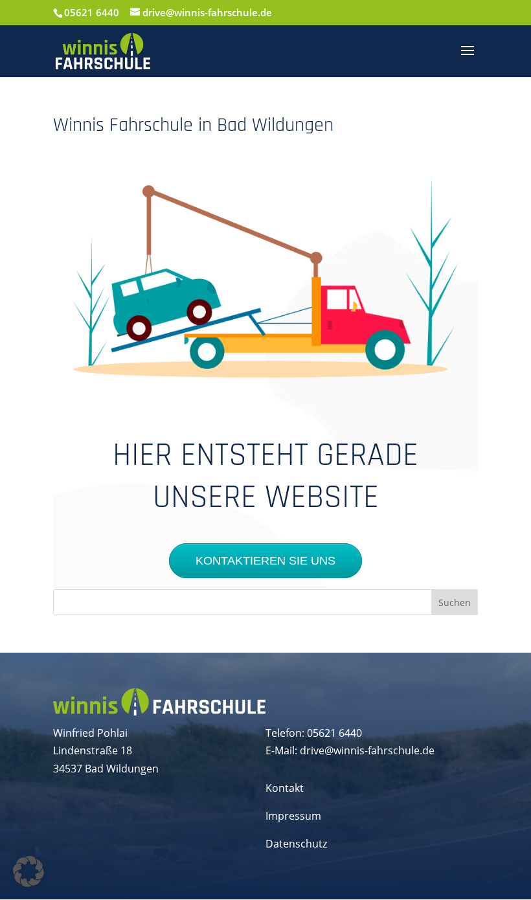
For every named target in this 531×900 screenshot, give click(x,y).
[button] (28, 871)
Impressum (293, 816)
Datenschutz (296, 844)
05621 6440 (91, 12)
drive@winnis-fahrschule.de (367, 750)
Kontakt (285, 788)
